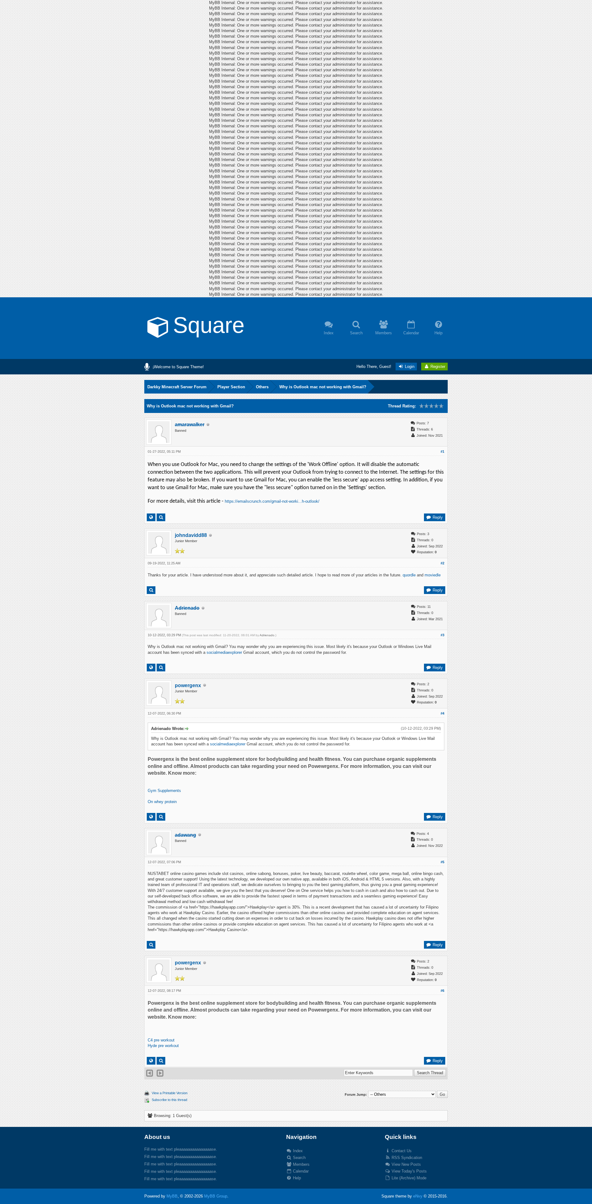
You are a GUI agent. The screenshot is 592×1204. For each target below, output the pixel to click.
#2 (442, 563)
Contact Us (401, 1150)
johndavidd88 (191, 535)
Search (299, 1157)
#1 (442, 451)
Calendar (300, 1171)
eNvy (417, 1196)
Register (437, 366)
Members (301, 1164)
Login (409, 366)
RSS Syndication (406, 1157)
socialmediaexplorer (224, 652)
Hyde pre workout (163, 1045)
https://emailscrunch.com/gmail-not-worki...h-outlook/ (272, 501)
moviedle (433, 575)
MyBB (172, 1196)
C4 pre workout (161, 1040)
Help (296, 1178)
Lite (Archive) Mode (408, 1178)
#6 (442, 990)
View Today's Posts (408, 1171)
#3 (442, 635)
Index (297, 1150)
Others (262, 387)
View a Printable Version (169, 1093)
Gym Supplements (164, 790)
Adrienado (267, 635)
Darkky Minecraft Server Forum (177, 387)
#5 (442, 862)
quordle (409, 575)
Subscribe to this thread (169, 1100)
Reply (437, 517)
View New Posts (405, 1164)
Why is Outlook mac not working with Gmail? (322, 387)
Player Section (231, 387)
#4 (442, 713)
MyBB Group (215, 1196)
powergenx (188, 685)
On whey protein (162, 801)
